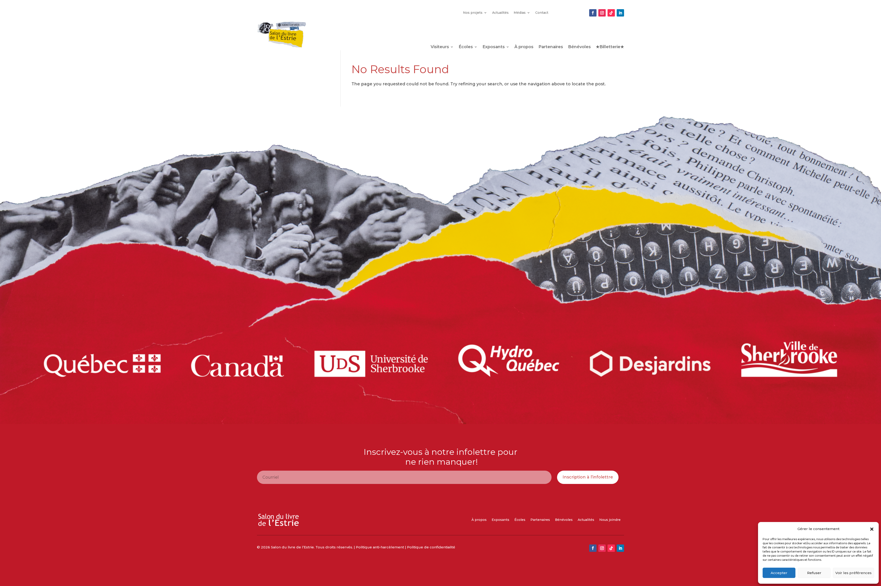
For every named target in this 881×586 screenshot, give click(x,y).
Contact (541, 13)
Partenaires (550, 47)
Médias (520, 13)
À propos (523, 47)
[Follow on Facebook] (593, 13)
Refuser (814, 573)
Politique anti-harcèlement (380, 547)
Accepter (779, 573)
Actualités (500, 13)
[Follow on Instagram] (602, 13)
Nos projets (472, 13)
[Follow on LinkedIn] (620, 13)
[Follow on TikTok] (611, 13)
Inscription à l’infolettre (588, 477)
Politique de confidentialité (431, 547)
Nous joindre (610, 520)
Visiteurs (440, 47)
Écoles (466, 47)
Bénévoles (579, 47)
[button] (872, 529)
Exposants (493, 47)
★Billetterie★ (610, 47)
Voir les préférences (853, 573)
